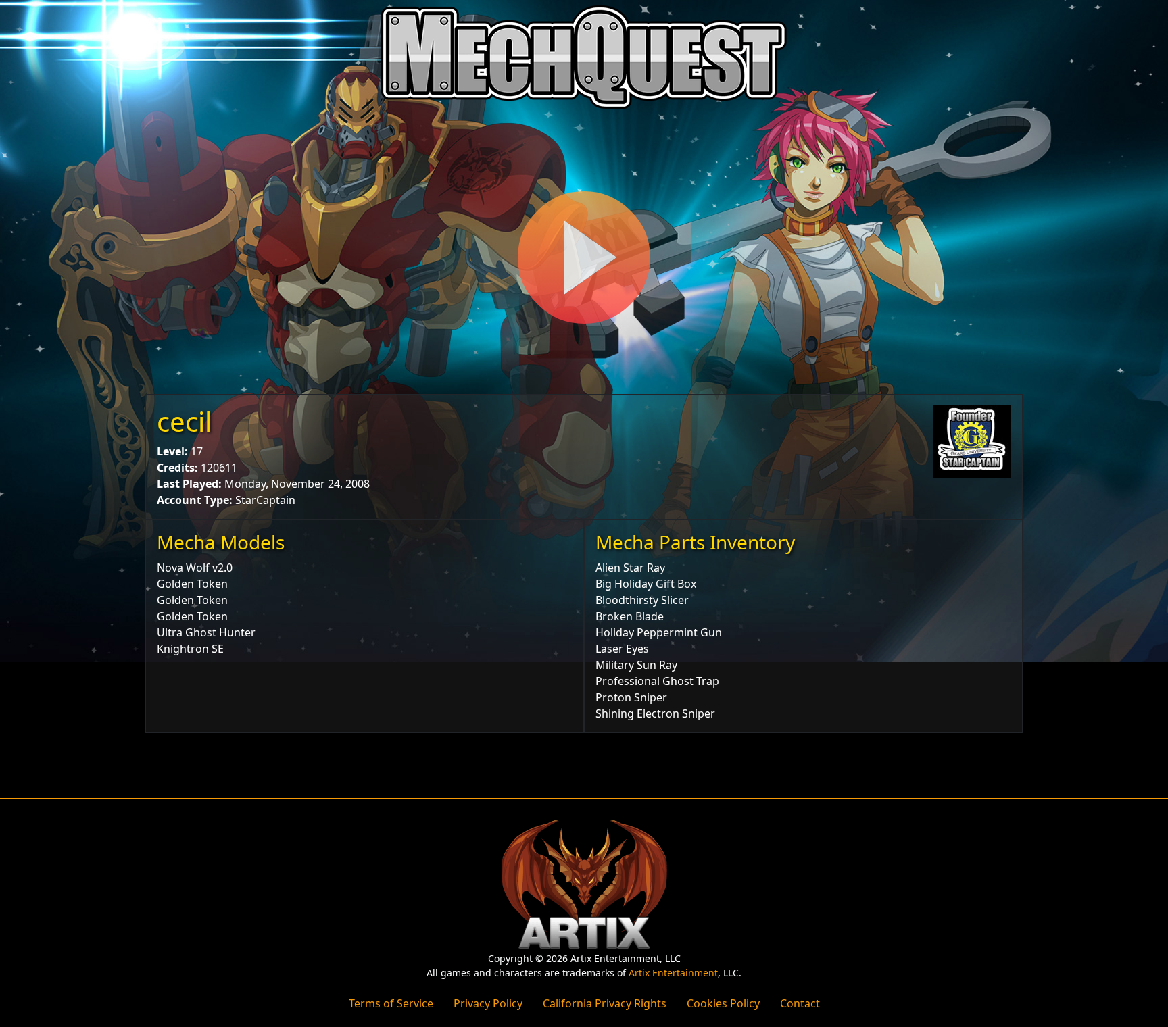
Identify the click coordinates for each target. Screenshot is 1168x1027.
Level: (172, 451)
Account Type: (195, 500)
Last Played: (189, 483)
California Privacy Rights (604, 1003)
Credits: (177, 467)
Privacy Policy (488, 1003)
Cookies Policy (723, 1003)
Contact (800, 1003)
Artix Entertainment (673, 972)
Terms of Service (391, 1003)
